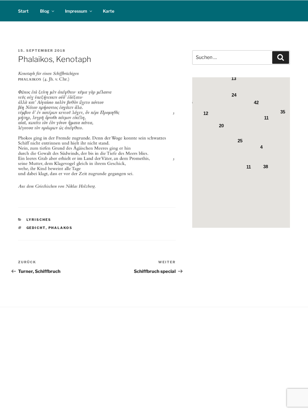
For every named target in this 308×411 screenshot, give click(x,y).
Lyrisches (38, 220)
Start (23, 11)
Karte (108, 11)
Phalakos (60, 228)
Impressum (76, 11)
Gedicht (36, 228)
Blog (44, 11)
